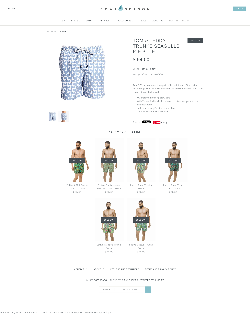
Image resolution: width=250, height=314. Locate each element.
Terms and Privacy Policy (160, 269)
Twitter (210, 8)
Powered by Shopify (151, 280)
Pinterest (214, 8)
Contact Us (81, 269)
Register (174, 21)
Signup (107, 289)
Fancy (164, 122)
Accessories (126, 21)
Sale (144, 21)
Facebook (206, 8)
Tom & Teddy (148, 68)
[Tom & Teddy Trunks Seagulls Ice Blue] (82, 73)
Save (158, 122)
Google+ (218, 8)
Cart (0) (239, 9)
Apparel (106, 21)
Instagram (222, 8)
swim (90, 21)
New (63, 21)
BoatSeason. (101, 280)
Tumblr (226, 8)
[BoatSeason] (125, 4)
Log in (186, 21)
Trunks (62, 32)
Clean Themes (130, 280)
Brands (75, 21)
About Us (157, 21)
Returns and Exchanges (124, 269)
